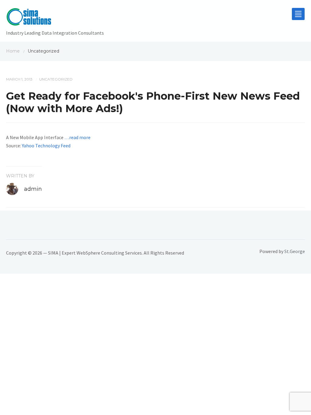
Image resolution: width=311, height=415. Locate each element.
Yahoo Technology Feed (46, 145)
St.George (294, 251)
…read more (77, 137)
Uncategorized (56, 79)
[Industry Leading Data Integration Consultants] (55, 18)
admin (33, 189)
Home (13, 51)
